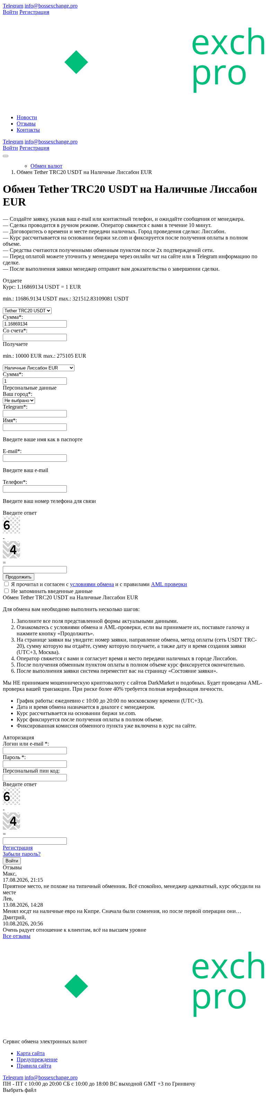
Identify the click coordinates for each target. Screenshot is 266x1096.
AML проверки (169, 584)
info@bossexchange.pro (51, 6)
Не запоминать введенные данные (51, 591)
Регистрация (34, 12)
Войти (10, 12)
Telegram (13, 6)
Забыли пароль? (22, 854)
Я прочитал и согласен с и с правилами (98, 584)
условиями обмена (92, 584)
